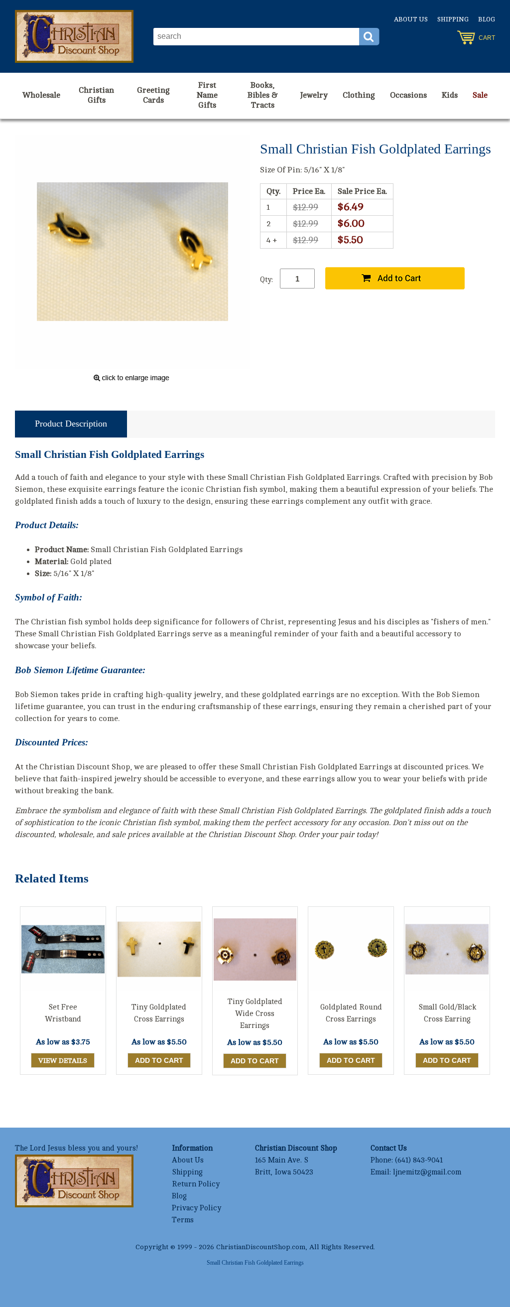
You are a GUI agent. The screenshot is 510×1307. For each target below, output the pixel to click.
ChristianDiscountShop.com (260, 1247)
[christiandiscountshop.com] (74, 36)
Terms (183, 1220)
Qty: (266, 280)
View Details (62, 1060)
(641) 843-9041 (419, 1160)
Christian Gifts (96, 95)
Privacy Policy (196, 1208)
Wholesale (41, 95)
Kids (450, 95)
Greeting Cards (153, 95)
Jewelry (314, 95)
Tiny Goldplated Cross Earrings (158, 1013)
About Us (411, 19)
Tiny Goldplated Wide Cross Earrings (255, 1014)
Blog (486, 19)
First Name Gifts (207, 95)
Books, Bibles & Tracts (263, 95)
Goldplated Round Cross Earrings (351, 1013)
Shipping (453, 19)
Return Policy (196, 1184)
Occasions (408, 95)
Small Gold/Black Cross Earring (447, 1013)
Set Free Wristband (63, 1013)
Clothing (359, 95)
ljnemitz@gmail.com (427, 1172)
